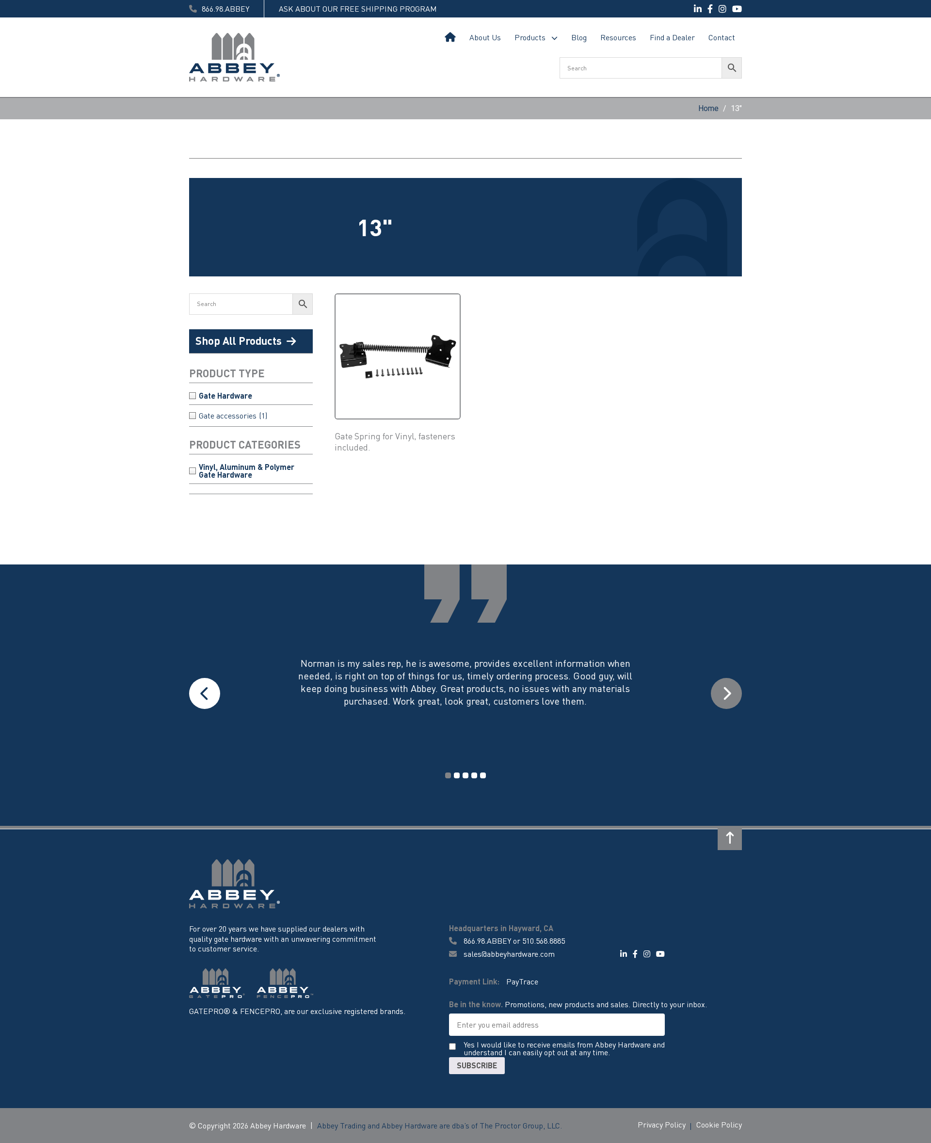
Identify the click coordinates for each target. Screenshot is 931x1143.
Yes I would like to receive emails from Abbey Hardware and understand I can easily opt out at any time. (564, 1049)
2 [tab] (457, 775)
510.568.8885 (543, 941)
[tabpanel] (465, 694)
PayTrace (522, 981)
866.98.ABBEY (487, 941)
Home (450, 37)
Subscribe (477, 1065)
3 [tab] (465, 775)
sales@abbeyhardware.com (508, 954)
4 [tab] (474, 775)
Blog (579, 37)
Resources (618, 37)
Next (726, 693)
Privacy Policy (662, 1124)
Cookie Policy (719, 1124)
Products (530, 37)
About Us (485, 37)
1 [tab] (448, 775)
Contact (721, 37)
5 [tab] (483, 775)
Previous (204, 693)
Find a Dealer (672, 37)
